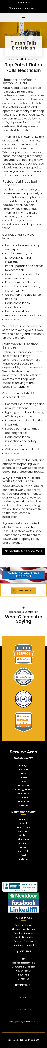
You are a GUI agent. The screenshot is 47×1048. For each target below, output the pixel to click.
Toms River (23, 801)
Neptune (23, 843)
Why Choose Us (23, 970)
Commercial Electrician (23, 966)
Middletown (23, 839)
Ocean (23, 847)
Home (24, 958)
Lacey (23, 781)
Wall (23, 855)
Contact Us (23, 978)
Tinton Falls (23, 851)
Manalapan (23, 831)
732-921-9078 (24, 590)
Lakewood (23, 785)
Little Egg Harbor (23, 789)
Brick (23, 773)
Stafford (23, 797)
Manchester (23, 793)
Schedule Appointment (23, 8)
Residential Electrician (23, 962)
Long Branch (23, 827)
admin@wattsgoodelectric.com (23, 1021)
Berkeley (23, 769)
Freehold (23, 819)
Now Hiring (23, 974)
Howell (23, 823)
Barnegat (23, 765)
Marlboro (23, 835)
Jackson (23, 777)
